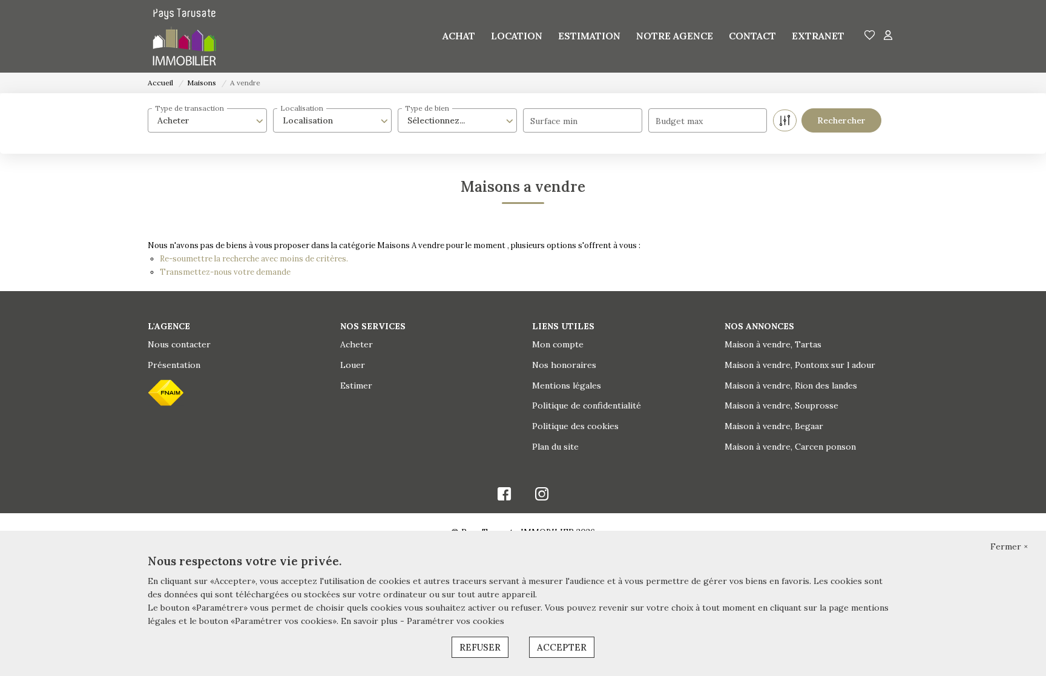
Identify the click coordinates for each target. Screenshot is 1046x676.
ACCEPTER (562, 647)
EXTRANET (818, 36)
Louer (352, 364)
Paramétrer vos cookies (455, 620)
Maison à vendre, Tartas (773, 344)
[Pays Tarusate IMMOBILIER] (184, 36)
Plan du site (555, 446)
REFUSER (480, 647)
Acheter (356, 344)
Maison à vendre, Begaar (774, 426)
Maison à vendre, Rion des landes (791, 385)
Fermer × (1009, 546)
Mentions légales (566, 385)
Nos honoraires (564, 364)
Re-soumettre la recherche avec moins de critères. (254, 259)
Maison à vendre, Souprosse (781, 405)
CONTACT (752, 36)
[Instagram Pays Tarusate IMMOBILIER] (542, 496)
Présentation (174, 364)
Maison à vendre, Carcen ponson (790, 446)
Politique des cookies (575, 426)
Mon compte (558, 344)
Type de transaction (189, 108)
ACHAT (458, 36)
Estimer (356, 385)
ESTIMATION (589, 36)
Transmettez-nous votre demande (225, 272)
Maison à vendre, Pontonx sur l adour (800, 364)
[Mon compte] (888, 36)
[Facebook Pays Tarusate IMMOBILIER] (504, 496)
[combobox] (207, 120)
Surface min (553, 121)
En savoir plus (370, 620)
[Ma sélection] (869, 36)
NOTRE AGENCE (674, 36)
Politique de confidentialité (586, 405)
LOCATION (516, 36)
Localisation (301, 108)
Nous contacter (179, 344)
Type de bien (427, 108)
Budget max (679, 121)
